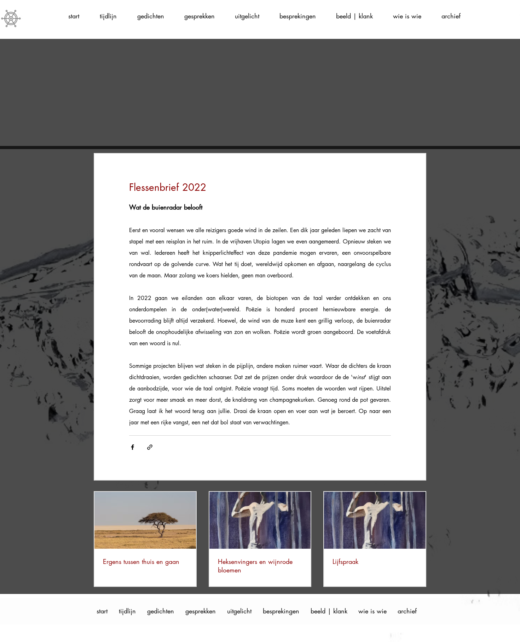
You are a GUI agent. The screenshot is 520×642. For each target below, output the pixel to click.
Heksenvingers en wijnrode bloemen (255, 565)
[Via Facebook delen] (132, 447)
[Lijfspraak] (375, 520)
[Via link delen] (149, 447)
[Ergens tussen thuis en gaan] (145, 520)
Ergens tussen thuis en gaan (141, 561)
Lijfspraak (345, 561)
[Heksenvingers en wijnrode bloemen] (260, 520)
